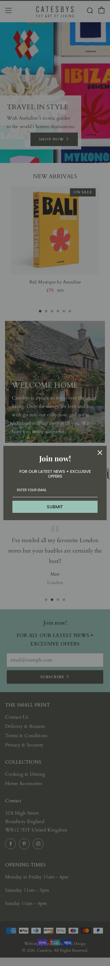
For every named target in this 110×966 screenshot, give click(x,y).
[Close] (100, 452)
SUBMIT (55, 507)
